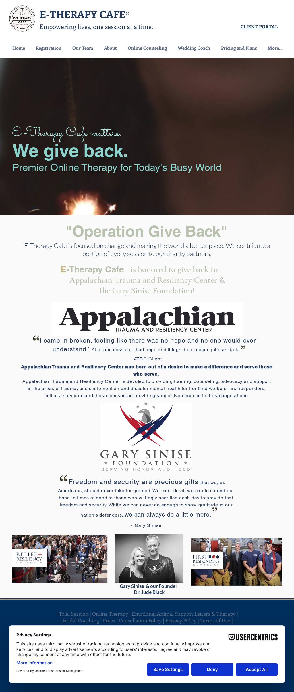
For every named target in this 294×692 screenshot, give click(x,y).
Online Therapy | (112, 613)
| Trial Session (72, 613)
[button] (147, 48)
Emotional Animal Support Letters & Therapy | (185, 613)
